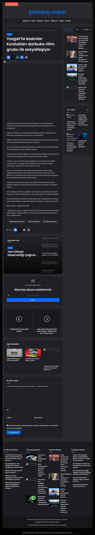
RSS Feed (38, 519)
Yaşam (61, 21)
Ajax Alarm (47, 525)
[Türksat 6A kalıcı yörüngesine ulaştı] (31, 457)
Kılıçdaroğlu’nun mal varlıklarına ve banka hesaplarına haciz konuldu (66, 480)
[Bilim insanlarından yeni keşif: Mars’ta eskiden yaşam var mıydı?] (31, 466)
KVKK (52, 533)
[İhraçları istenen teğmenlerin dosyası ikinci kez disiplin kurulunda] (72, 76)
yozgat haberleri (50, 221)
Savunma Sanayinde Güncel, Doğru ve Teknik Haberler (71, 147)
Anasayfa (26, 21)
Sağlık (46, 21)
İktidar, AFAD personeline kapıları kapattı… (82, 68)
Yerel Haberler (34, 221)
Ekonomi (40, 21)
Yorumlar (86, 29)
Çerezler (47, 533)
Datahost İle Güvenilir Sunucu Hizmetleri (82, 144)
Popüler (68, 29)
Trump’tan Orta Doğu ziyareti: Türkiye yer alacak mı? (51, 368)
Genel (16, 30)
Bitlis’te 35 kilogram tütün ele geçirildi (13, 359)
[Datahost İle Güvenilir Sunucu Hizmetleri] (83, 136)
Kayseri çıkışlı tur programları (58, 525)
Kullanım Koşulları (60, 533)
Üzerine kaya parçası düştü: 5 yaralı (32, 359)
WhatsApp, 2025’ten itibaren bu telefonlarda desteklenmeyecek (44, 500)
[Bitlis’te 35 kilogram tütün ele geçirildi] (14, 353)
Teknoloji (54, 21)
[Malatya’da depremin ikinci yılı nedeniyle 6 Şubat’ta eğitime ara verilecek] (72, 91)
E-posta (9, 417)
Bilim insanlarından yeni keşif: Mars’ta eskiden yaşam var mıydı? (42, 470)
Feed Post (65, 519)
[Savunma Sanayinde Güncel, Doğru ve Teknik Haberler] (72, 137)
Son (77, 29)
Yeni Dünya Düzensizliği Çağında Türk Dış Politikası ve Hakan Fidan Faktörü (22, 253)
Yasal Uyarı (69, 533)
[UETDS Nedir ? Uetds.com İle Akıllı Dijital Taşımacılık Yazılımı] (72, 117)
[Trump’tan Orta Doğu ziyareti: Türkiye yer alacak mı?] (51, 357)
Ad (8, 409)
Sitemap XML (31, 519)
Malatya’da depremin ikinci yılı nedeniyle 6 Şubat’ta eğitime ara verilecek (82, 93)
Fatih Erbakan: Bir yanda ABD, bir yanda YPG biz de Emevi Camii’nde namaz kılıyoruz (83, 42)
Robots (45, 519)
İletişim (68, 21)
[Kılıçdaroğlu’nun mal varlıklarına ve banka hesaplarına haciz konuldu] (72, 54)
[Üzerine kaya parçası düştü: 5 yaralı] (33, 353)
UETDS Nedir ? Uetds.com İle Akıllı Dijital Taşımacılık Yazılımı (71, 126)
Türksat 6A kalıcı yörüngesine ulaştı (42, 458)
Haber (33, 21)
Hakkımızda (25, 533)
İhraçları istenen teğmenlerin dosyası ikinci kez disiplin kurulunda (83, 79)
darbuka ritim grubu (17, 221)
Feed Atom (57, 519)
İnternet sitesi (38, 417)
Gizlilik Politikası (39, 533)
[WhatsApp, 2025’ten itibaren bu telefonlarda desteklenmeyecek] (31, 499)
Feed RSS (50, 519)
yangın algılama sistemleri (35, 525)
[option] (33, 255)
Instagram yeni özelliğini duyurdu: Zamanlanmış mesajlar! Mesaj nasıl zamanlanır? (42, 486)
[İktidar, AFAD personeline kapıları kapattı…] (72, 67)
